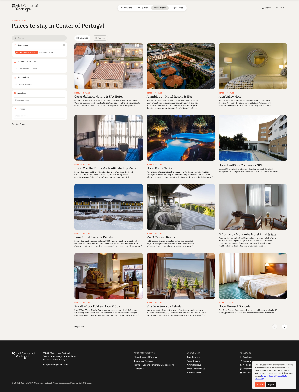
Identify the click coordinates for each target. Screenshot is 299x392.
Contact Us (139, 368)
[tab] (82, 38)
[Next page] (284, 326)
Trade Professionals (196, 368)
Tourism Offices (194, 372)
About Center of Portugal (145, 357)
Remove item (37, 52)
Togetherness (193, 357)
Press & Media (193, 361)
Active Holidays (194, 364)
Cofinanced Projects (143, 361)
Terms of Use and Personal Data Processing (154, 364)
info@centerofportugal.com (56, 364)
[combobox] (39, 52)
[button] (280, 8)
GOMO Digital (84, 383)
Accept (260, 384)
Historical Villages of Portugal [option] (25, 52)
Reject (271, 384)
